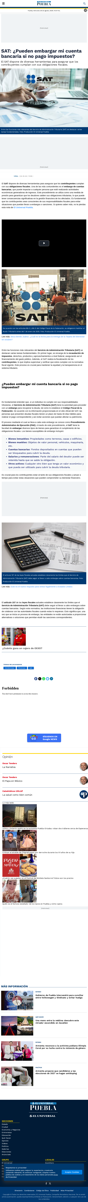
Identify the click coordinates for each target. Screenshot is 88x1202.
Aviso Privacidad (67, 1190)
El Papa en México (12, 781)
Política (5, 1146)
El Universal (7, 1163)
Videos (5, 1143)
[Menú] (3, 3)
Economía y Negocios (11, 1130)
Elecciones (6, 1152)
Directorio (18, 1190)
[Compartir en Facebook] (35, 678)
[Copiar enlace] (51, 678)
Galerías (5, 1149)
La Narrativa (8, 767)
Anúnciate (6, 1154)
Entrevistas (7, 1132)
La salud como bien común (17, 794)
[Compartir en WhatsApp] (43, 678)
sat (31, 668)
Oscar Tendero (9, 763)
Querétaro (49, 1163)
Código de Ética (42, 1190)
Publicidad (54, 1190)
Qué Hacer (6, 1138)
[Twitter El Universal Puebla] (50, 1183)
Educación (6, 1135)
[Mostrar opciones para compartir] (85, 10)
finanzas (21, 668)
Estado (5, 1124)
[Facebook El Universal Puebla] (47, 1183)
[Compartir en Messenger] (47, 678)
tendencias (9, 668)
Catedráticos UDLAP (12, 791)
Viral (16, 176)
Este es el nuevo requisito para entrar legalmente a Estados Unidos (41, 587)
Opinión (7, 757)
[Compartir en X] (39, 678)
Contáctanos (29, 1190)
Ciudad (5, 1127)
